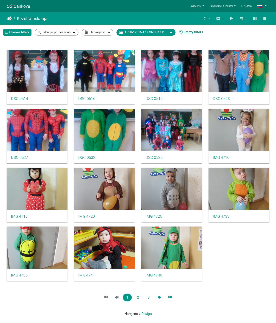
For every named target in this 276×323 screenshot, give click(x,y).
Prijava (246, 6)
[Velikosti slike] (220, 18)
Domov (9, 18)
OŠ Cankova (18, 6)
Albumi (196, 6)
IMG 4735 (19, 275)
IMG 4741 (86, 275)
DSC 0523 (221, 98)
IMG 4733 (221, 216)
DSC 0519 (154, 98)
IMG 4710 (221, 157)
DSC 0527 (19, 157)
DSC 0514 (19, 98)
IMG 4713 (19, 216)
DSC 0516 (86, 98)
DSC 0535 (154, 157)
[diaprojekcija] (232, 18)
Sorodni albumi (221, 6)
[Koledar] (243, 18)
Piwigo (146, 314)
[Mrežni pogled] (255, 18)
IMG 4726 (154, 216)
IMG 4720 (86, 216)
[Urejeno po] (206, 18)
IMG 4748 (154, 275)
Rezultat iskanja (32, 18)
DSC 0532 (86, 157)
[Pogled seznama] (264, 18)
